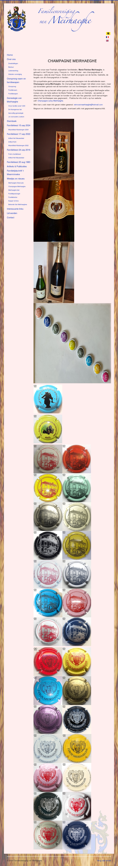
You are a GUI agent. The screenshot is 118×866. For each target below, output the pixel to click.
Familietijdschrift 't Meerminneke (15, 172)
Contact (10, 217)
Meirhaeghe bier (14, 190)
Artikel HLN (12, 142)
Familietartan (12, 197)
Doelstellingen (13, 63)
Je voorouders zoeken (16, 116)
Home (10, 54)
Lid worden (12, 213)
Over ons (11, 59)
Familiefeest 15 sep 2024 (18, 125)
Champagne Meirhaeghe (16, 186)
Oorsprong (12, 86)
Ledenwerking (13, 70)
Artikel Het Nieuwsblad (16, 138)
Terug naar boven (104, 860)
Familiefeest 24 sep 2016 (18, 149)
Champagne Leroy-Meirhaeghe (50, 100)
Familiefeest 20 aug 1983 (18, 161)
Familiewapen (13, 93)
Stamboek (12, 120)
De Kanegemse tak (15, 109)
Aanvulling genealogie (15, 113)
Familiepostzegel (14, 193)
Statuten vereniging (15, 74)
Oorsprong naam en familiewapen (16, 80)
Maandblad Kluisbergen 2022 (18, 145)
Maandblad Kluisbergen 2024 (18, 129)
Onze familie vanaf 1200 (16, 106)
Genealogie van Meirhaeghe (14, 99)
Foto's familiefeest (14, 154)
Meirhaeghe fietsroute (16, 183)
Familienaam (12, 90)
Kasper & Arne (13, 201)
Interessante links (15, 208)
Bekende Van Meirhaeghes (17, 204)
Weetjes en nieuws (16, 178)
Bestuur (11, 67)
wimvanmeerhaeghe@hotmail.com (88, 104)
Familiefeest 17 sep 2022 (18, 133)
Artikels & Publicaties (17, 166)
